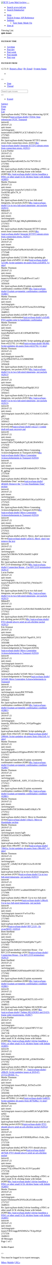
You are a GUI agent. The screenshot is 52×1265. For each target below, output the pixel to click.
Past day (11, 49)
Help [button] (9, 15)
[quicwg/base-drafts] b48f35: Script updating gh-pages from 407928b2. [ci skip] (25, 1099)
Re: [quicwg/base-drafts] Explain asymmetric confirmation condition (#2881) (24, 291)
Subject (4, 104)
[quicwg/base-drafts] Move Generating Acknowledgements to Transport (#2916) (20, 651)
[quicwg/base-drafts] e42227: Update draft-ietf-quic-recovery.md (23, 427)
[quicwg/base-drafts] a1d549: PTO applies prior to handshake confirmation (25, 318)
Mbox (4, 1262)
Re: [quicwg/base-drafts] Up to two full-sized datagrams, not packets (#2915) (24, 205)
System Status (40, 69)
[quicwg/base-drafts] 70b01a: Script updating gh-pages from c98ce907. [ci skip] (25, 848)
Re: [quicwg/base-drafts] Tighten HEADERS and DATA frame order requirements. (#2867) (25, 1012)
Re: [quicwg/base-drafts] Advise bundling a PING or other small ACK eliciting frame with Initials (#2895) (25, 177)
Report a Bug (16, 69)
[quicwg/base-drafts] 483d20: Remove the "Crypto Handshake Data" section (23, 484)
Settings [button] (10, 20)
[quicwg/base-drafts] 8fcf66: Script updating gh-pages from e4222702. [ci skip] (25, 344)
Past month (12, 55)
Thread (10, 86)
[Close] (2, 1253)
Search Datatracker (15, 10)
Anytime (11, 47)
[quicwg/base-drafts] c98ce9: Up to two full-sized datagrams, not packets (24, 901)
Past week (11, 52)
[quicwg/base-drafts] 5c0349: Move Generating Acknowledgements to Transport (25, 679)
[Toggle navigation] (28, 3)
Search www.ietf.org (16, 7)
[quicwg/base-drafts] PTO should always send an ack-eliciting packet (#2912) (24, 1125)
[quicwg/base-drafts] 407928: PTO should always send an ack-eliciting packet (24, 1153)
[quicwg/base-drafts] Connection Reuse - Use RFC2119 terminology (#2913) (24, 955)
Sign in (10, 25)
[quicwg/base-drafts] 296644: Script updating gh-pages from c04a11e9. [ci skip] (25, 736)
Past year (11, 57)
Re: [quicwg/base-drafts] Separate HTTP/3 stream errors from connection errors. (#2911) (25, 145)
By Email (28, 69)
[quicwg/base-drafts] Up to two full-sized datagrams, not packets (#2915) (24, 875)
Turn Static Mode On (22, 23)
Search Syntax (13, 17)
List (3, 111)
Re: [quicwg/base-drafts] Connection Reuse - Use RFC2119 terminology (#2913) (26, 567)
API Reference (27, 17)
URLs (17, 1262)
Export (10, 99)
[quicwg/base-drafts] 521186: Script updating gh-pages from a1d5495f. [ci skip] (25, 263)
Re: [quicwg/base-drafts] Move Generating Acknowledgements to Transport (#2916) (21, 455)
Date (9, 83)
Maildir (10, 1262)
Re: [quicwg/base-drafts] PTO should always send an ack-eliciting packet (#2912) (25, 622)
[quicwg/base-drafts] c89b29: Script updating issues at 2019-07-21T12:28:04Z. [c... (23, 1072)
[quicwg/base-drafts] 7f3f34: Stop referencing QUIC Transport (20, 118)
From (3, 106)
